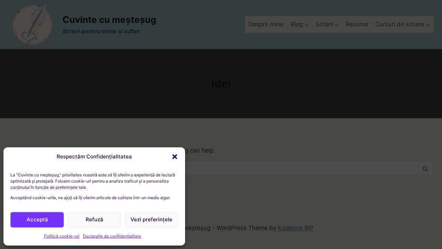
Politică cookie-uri (61, 236)
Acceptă (37, 219)
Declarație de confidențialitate (112, 236)
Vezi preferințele (151, 219)
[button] (174, 156)
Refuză (94, 219)
